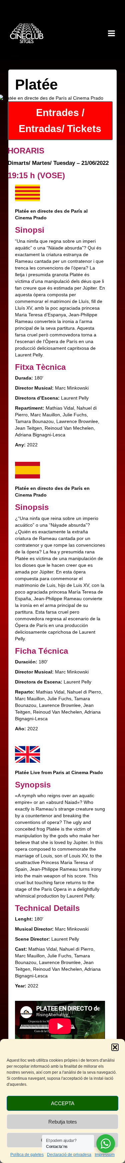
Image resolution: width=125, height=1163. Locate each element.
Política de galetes (27, 1154)
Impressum (105, 1154)
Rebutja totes (62, 1122)
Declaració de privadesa (69, 1154)
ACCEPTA (62, 1103)
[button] (115, 1047)
